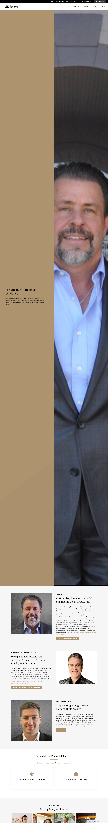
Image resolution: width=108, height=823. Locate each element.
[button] (76, 6)
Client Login (101, 1)
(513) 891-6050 (87, 1)
